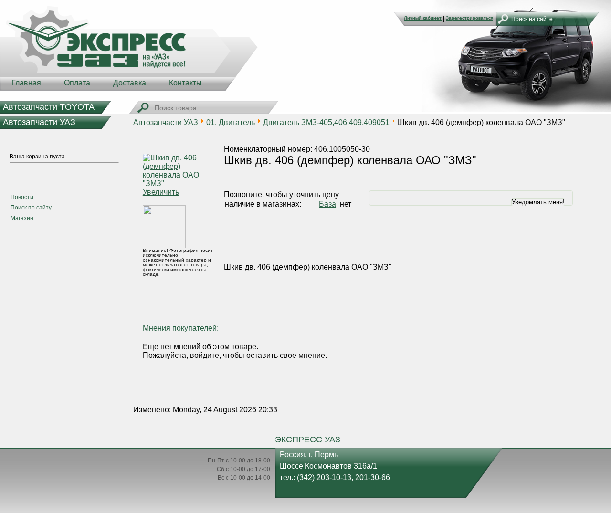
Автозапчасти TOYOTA (49, 107)
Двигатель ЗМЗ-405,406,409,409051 (326, 122)
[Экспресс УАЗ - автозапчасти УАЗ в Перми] (128, 48)
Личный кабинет (423, 18)
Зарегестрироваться (469, 18)
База (327, 204)
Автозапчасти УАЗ (39, 122)
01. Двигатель (230, 122)
